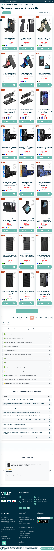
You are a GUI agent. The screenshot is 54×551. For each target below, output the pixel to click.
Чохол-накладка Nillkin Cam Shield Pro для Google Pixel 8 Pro (9, 293)
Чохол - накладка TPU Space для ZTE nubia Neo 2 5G (16, 424)
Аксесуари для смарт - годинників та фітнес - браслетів (25, 537)
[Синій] (6, 45)
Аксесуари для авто (24, 517)
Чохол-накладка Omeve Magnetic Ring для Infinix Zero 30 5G (44, 184)
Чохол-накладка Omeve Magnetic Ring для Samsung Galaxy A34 (9, 147)
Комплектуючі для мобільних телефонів (26, 528)
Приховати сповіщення (47, 548)
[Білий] (20, 45)
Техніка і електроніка (24, 533)
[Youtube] (28, 508)
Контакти (3, 531)
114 (13, 318)
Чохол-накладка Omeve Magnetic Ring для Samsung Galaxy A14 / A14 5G (9, 184)
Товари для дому (23, 545)
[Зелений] (3, 45)
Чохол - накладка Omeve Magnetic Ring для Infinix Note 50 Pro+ (18, 428)
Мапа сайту (4, 534)
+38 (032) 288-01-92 (41, 499)
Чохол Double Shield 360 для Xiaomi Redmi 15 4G (15, 408)
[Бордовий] (5, 118)
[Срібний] (37, 118)
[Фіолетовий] (22, 81)
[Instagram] (24, 508)
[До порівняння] (14, 22)
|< (3, 318)
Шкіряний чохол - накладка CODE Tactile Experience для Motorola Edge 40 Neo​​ (22, 412)
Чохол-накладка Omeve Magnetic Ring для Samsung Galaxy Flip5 (44, 111)
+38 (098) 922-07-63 (41, 497)
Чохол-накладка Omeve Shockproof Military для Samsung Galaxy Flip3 (9, 75)
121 (46, 318)
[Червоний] (46, 118)
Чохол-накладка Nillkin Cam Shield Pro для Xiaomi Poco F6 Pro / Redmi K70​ (9, 257)
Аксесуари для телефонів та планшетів (21, 4)
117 (27, 318)
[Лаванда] (39, 45)
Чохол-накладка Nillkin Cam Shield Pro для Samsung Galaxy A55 (44, 257)
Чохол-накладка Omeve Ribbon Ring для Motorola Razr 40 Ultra (44, 75)
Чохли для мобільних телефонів (24, 524)
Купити (6, 48)
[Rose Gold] (39, 81)
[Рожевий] (20, 81)
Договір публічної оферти (7, 527)
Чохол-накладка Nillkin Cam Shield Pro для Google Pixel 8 (27, 293)
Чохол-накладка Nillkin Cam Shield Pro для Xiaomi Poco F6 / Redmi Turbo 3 (27, 257)
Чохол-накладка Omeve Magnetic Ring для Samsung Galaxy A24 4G (26, 147)
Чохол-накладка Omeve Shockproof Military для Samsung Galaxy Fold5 (26, 38)
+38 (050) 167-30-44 (27, 499)
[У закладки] (14, 19)
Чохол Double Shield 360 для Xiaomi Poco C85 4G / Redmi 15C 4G (18, 400)
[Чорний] (5, 45)
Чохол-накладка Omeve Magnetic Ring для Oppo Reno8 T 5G (26, 184)
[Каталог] (2, 1)
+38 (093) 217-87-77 (27, 501)
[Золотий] (8, 227)
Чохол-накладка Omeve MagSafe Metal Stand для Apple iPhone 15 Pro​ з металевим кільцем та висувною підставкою (9, 112)
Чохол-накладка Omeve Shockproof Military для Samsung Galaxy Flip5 (44, 38)
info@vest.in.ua (25, 497)
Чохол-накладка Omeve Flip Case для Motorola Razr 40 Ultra (26, 220)
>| (8, 322)
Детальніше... (3, 549)
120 (41, 318)
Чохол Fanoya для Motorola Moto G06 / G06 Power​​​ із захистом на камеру (21, 437)
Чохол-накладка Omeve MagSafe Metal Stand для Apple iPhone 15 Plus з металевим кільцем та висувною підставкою (27, 112)
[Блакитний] (25, 81)
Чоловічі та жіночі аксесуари (26, 531)
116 (22, 318)
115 (17, 318)
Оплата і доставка (6, 525)
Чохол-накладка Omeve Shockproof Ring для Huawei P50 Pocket (9, 38)
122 (51, 318)
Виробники (4, 536)
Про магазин (4, 517)
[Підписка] (51, 518)
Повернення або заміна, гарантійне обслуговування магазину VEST (8, 521)
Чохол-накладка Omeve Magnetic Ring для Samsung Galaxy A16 (44, 147)
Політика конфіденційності (8, 529)
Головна (6, 4)
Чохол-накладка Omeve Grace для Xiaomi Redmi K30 (9, 220)
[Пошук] (49, 1)
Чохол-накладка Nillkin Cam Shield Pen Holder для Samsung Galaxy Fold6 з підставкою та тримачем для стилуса (44, 294)
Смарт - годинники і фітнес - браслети (26, 541)
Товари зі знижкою (6, 538)
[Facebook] (20, 508)
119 (36, 318)
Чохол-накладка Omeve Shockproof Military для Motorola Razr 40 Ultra (26, 75)
